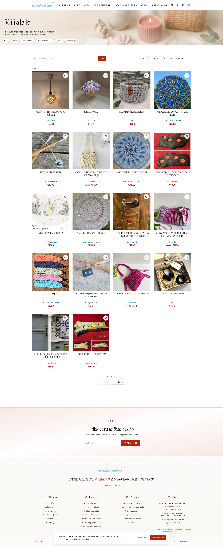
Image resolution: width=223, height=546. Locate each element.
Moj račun (50, 503)
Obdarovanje (160, 5)
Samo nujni (141, 538)
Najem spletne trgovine (91, 515)
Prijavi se (132, 443)
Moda (87, 5)
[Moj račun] (177, 5)
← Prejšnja (103, 382)
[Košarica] (188, 5)
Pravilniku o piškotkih (80, 539)
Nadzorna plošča (91, 511)
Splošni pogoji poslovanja (132, 507)
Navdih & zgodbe (50, 515)
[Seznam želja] (183, 5)
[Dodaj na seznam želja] (65, 75)
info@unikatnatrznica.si (174, 519)
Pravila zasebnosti (132, 511)
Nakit (77, 5)
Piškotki (132, 522)
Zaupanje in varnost (132, 515)
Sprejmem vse (158, 538)
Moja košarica (50, 507)
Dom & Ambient (101, 5)
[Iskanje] (172, 5)
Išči (102, 58)
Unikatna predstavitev (91, 522)
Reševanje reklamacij (132, 519)
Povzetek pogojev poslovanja (132, 503)
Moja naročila (49, 511)
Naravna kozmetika (125, 5)
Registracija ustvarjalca (91, 503)
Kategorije (50, 522)
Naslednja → (118, 382)
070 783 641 (174, 523)
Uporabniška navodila (91, 526)
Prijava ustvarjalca (91, 507)
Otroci (145, 5)
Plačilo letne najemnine (91, 519)
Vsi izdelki (63, 5)
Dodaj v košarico (51, 75)
